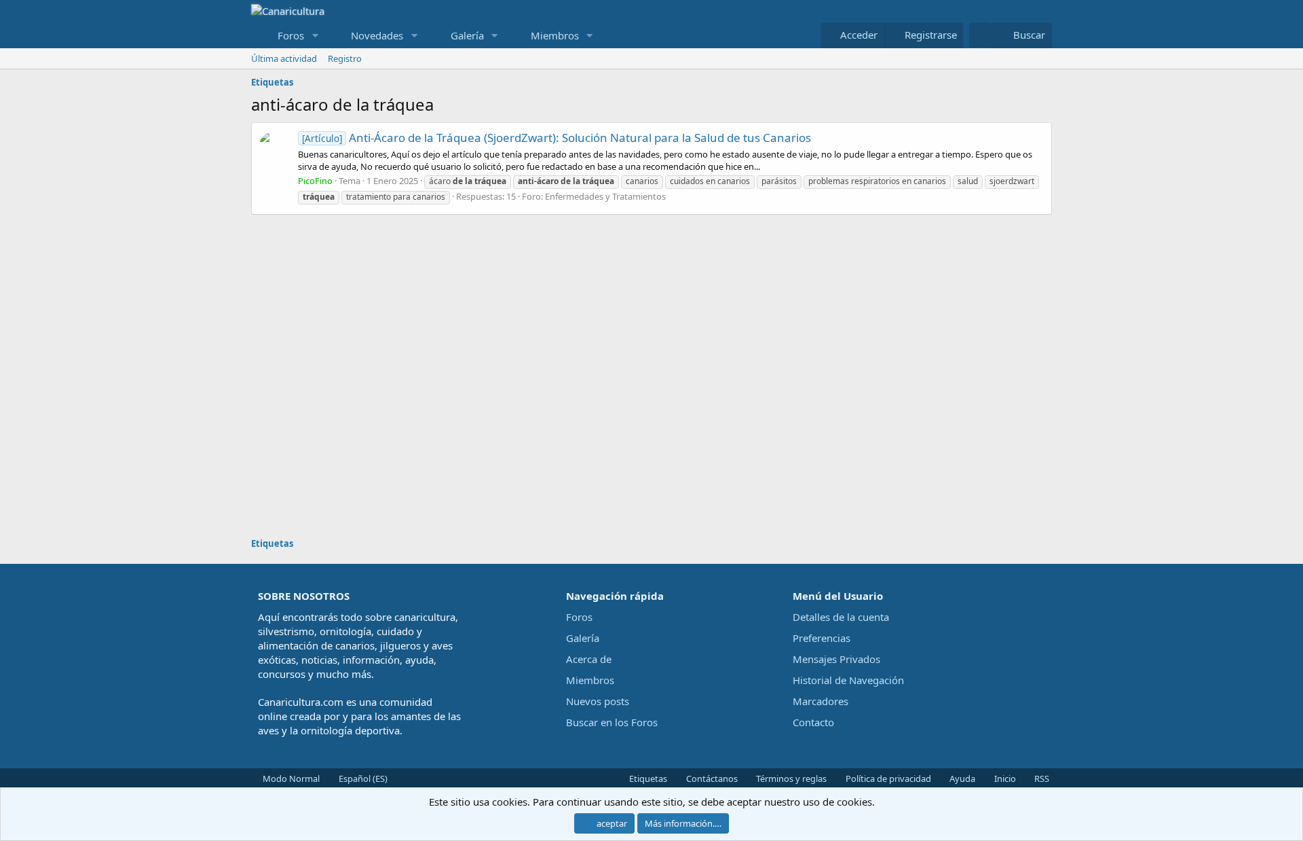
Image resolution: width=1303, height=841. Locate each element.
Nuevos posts (597, 701)
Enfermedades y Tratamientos (605, 196)
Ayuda (961, 778)
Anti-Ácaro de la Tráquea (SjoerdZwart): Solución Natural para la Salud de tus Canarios (556, 137)
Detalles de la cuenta (841, 617)
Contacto (813, 722)
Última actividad (284, 58)
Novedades (377, 35)
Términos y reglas (790, 778)
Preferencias (821, 638)
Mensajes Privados (836, 659)
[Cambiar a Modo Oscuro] (980, 35)
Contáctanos (711, 778)
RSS (1040, 778)
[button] (314, 35)
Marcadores (820, 701)
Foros (291, 35)
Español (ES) (362, 778)
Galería (467, 35)
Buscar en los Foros (612, 722)
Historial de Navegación (848, 680)
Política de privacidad (887, 778)
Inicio (1004, 778)
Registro (345, 58)
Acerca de (588, 659)
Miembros (555, 35)
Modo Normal (290, 778)
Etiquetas (647, 778)
